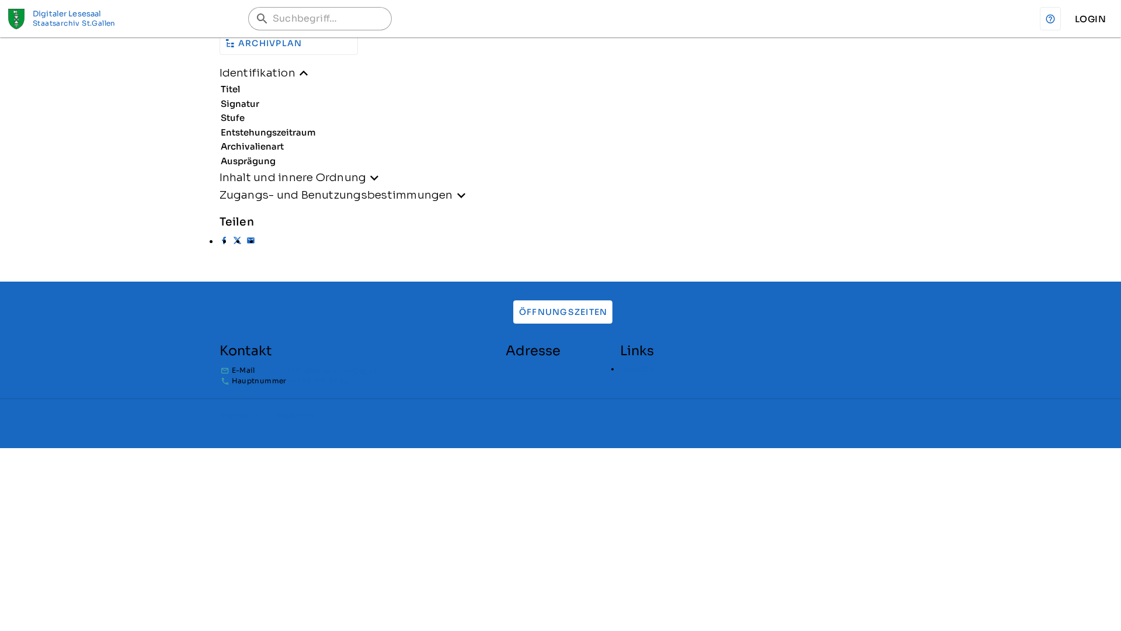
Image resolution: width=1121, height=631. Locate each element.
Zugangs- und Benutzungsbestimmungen (336, 195)
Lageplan (637, 369)
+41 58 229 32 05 (318, 380)
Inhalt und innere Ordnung (293, 177)
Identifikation (257, 72)
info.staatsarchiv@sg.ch (333, 370)
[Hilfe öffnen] (1050, 18)
